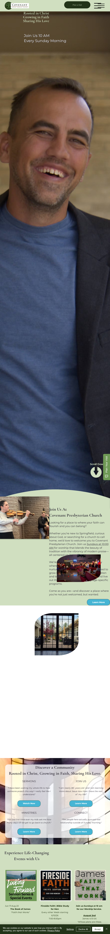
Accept (98, 929)
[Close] (106, 929)
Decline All (83, 929)
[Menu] (97, 5)
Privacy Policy (53, 930)
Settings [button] (70, 929)
